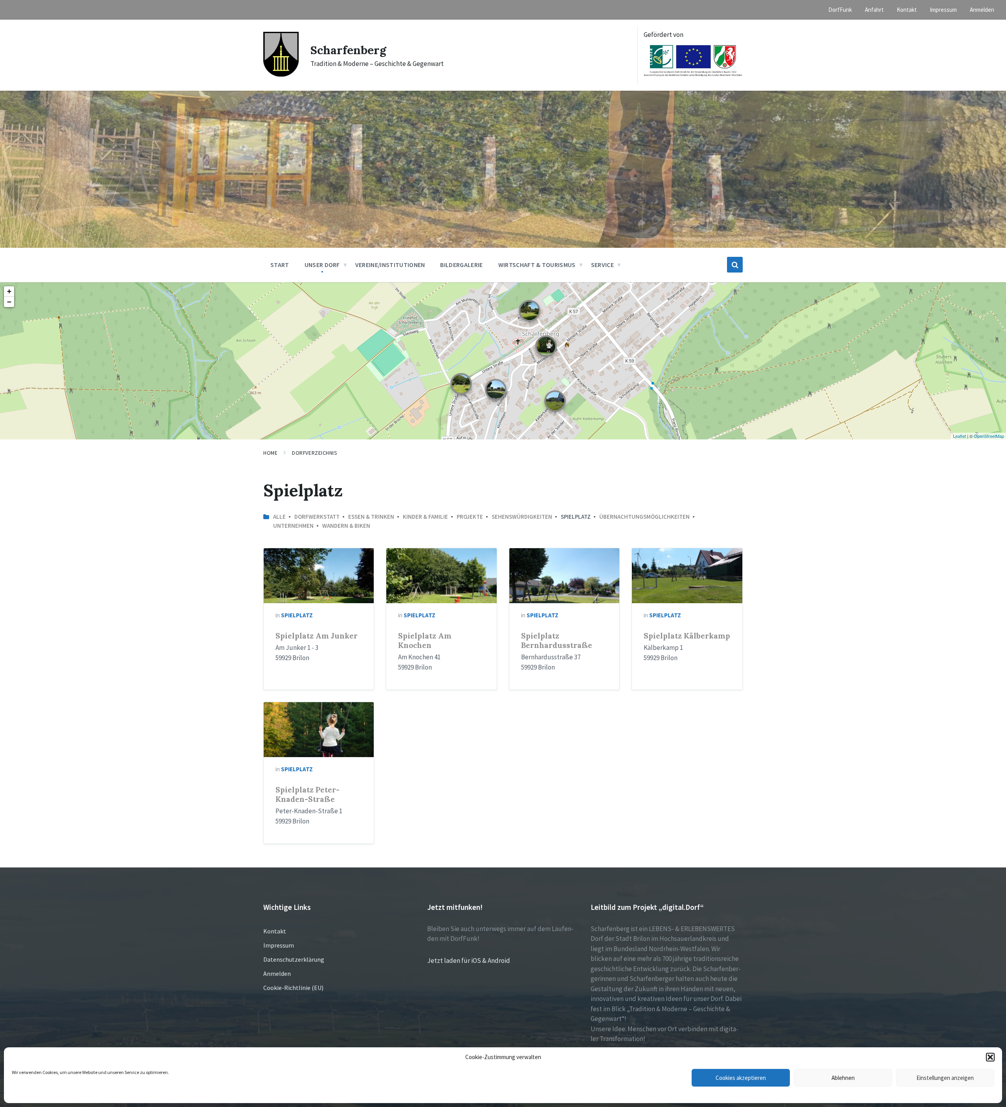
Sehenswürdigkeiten (522, 516)
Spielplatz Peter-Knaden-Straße (307, 794)
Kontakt (274, 931)
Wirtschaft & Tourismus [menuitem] (537, 265)
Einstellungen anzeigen (945, 1077)
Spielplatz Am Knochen (425, 640)
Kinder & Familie (425, 516)
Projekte (470, 516)
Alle (279, 516)
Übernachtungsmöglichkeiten (644, 516)
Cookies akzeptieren (741, 1077)
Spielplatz (297, 615)
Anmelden (277, 973)
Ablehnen (843, 1077)
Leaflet (959, 436)
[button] (990, 1057)
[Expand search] (735, 265)
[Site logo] (281, 74)
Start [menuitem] (279, 265)
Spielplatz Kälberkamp (687, 635)
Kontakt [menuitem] (907, 9)
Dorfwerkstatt (317, 516)
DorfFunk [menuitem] (840, 9)
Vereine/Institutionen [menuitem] (390, 265)
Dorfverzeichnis (314, 452)
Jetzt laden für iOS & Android (468, 960)
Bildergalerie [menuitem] (461, 265)
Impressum (278, 945)
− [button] (9, 302)
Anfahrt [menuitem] (874, 9)
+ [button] (9, 291)
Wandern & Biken (346, 525)
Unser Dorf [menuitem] (322, 265)
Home (270, 452)
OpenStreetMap (989, 436)
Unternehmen (293, 525)
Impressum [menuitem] (943, 9)
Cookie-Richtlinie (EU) (293, 988)
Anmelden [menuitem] (982, 9)
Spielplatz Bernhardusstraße (556, 640)
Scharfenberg (348, 49)
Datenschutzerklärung (293, 959)
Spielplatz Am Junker (316, 635)
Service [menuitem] (602, 265)
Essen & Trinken (371, 516)
